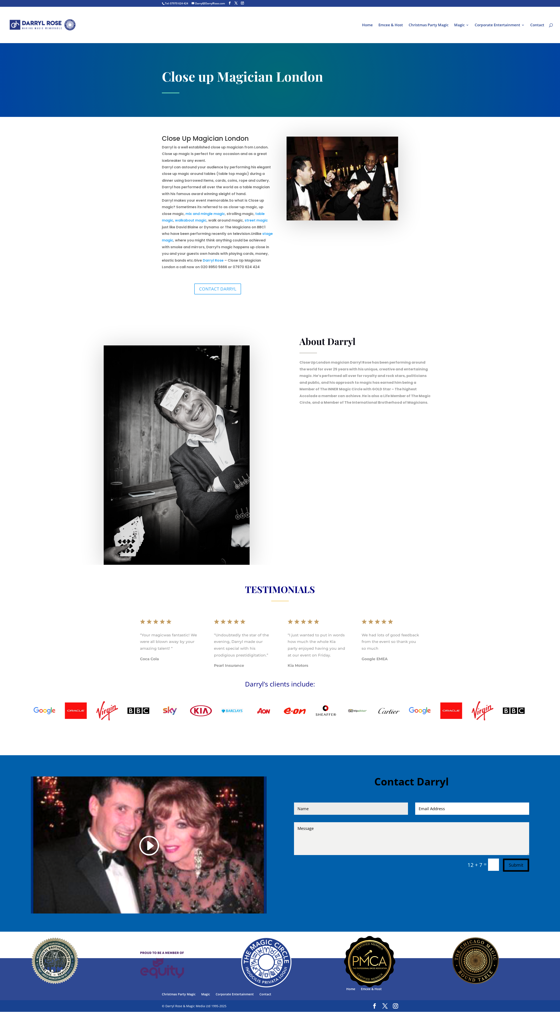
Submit (516, 865)
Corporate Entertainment (497, 25)
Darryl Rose (213, 260)
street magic (256, 220)
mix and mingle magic (205, 213)
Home (367, 25)
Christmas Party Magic (428, 25)
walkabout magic (190, 220)
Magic (459, 25)
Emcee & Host (390, 25)
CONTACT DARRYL (217, 289)
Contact (537, 25)
